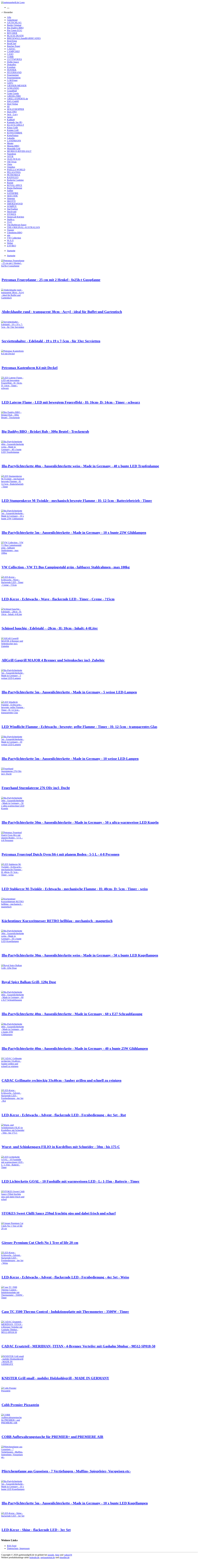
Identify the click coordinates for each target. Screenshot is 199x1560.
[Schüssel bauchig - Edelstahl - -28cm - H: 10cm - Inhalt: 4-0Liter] (12, 614)
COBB (10, 56)
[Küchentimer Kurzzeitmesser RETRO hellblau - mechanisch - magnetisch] (12, 907)
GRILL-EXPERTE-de (17, 98)
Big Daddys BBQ (15, 28)
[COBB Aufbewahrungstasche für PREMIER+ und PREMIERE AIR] (12, 1422)
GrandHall (12, 91)
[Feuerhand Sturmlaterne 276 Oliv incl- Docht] (12, 774)
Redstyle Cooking (15, 180)
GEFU (10, 83)
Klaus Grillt (12, 127)
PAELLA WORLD (16, 169)
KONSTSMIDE (14, 133)
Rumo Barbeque (14, 188)
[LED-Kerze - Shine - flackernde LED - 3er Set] (12, 1516)
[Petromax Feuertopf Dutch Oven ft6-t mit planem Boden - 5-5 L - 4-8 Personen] (12, 840)
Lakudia (11, 138)
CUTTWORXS (14, 59)
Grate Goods (13, 93)
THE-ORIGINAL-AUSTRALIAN (23, 227)
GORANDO (13, 88)
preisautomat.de (47, 1557)
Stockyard (11, 211)
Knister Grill (13, 130)
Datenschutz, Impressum (18, 1548)
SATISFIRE (12, 193)
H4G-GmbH (13, 101)
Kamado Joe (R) (14, 122)
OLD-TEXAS (13, 159)
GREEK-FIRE (14, 96)
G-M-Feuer (12, 80)
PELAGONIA (14, 172)
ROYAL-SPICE (14, 185)
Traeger (10, 230)
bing (57, 1555)
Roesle (10, 182)
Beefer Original (14, 25)
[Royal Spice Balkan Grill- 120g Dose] (12, 968)
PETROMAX (13, 175)
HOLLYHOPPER (15, 109)
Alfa (9, 17)
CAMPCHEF (13, 51)
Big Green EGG (14, 30)
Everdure (11, 67)
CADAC (11, 49)
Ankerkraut (12, 20)
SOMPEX (12, 206)
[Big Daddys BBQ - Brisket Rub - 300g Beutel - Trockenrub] (12, 417)
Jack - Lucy (12, 114)
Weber (10, 243)
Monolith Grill (13, 148)
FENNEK (11, 70)
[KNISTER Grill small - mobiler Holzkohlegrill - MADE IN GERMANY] (12, 1364)
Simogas (11, 198)
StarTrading (12, 209)
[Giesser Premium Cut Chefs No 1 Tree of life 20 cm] (12, 1228)
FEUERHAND (14, 72)
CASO (10, 54)
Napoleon (11, 154)
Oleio (9, 164)
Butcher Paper (13, 46)
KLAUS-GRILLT (15, 125)
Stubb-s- (11, 219)
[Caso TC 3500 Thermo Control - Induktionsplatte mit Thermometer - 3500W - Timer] (12, 1297)
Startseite (11, 250)
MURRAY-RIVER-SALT (19, 151)
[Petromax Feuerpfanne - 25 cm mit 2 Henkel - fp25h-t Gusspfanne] (12, 266)
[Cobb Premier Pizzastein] (12, 1390)
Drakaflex (11, 64)
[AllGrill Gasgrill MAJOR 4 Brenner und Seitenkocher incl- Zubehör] (12, 646)
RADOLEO (13, 177)
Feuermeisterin (14, 77)
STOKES (11, 214)
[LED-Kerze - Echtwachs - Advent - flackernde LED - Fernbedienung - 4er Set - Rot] (12, 1101)
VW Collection (14, 238)
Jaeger (10, 117)
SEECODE (12, 196)
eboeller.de (64, 1557)
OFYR (10, 156)
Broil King (12, 41)
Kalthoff (11, 119)
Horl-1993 (12, 112)
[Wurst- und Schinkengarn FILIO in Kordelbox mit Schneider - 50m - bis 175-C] (12, 1133)
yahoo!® (68, 1555)
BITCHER (12, 33)
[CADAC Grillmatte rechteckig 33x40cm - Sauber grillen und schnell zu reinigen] (12, 1066)
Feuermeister (13, 75)
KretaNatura (12, 135)
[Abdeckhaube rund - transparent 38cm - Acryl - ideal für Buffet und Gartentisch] (12, 298)
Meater (10, 143)
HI (8, 106)
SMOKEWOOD (15, 203)
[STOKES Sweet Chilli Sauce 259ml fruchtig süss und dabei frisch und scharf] (12, 1199)
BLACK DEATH (15, 35)
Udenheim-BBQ (14, 232)
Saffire (10, 190)
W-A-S (10, 240)
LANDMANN (14, 140)
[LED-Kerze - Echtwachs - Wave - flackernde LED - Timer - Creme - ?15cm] (12, 585)
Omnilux (11, 167)
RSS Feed (11, 1546)
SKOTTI (11, 201)
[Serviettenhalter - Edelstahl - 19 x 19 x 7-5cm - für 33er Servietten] (12, 327)
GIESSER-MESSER (17, 85)
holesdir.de (34, 1557)
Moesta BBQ (13, 146)
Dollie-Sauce (13, 62)
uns (8, 235)
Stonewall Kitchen (15, 217)
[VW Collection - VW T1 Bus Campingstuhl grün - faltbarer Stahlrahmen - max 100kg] (12, 553)
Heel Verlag (12, 104)
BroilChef (11, 43)
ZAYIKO (11, 245)
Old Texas (11, 161)
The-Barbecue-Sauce (16, 224)
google (51, 1555)
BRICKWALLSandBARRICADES (24, 38)
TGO (9, 222)
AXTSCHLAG (14, 22)
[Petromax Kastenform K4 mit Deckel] (12, 353)
